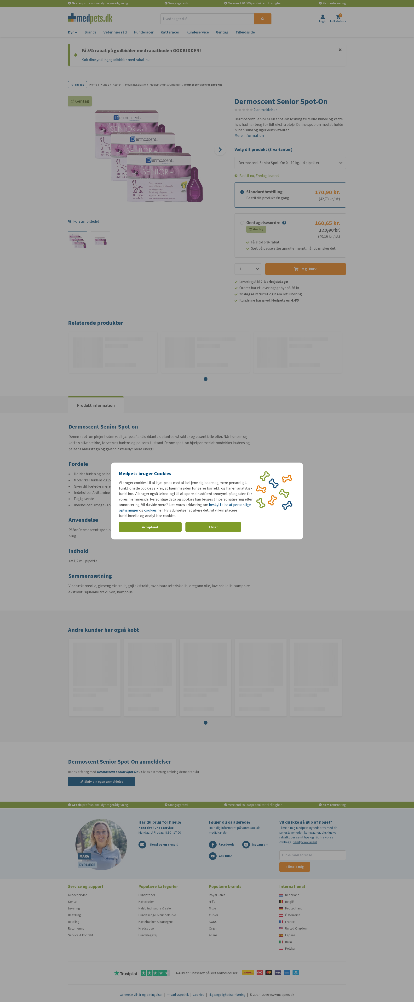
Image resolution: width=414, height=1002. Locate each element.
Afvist (213, 527)
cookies (150, 510)
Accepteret (150, 527)
